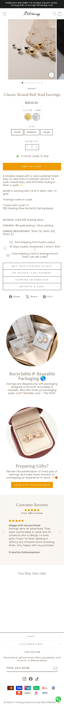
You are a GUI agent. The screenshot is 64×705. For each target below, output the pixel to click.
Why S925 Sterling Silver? (32, 266)
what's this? (53, 246)
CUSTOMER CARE (31, 644)
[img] (32, 510)
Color (32, 110)
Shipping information (32, 279)
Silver (36, 116)
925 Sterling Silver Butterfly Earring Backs (28, 208)
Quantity (32, 141)
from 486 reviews (32, 513)
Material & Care (32, 286)
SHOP (31, 636)
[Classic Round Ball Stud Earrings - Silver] (16, 621)
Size (32, 126)
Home (31, 88)
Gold (28, 116)
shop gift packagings (32, 484)
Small (17, 132)
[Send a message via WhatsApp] (58, 699)
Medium (32, 132)
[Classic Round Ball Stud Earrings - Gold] (12, 621)
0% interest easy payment (32, 273)
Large (46, 132)
